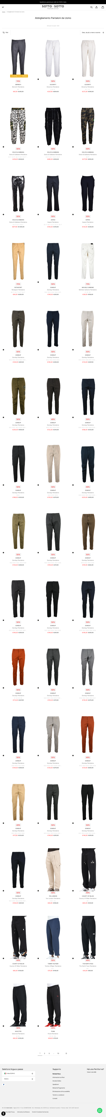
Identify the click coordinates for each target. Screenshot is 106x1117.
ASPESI (53, 220)
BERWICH (18, 84)
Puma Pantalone (53, 1033)
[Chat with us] (99, 1110)
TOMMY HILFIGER (53, 963)
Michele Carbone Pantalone (88, 290)
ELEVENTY (53, 84)
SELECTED (18, 1031)
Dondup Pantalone (53, 290)
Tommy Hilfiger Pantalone (53, 966)
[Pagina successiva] (66, 1053)
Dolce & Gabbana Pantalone (18, 154)
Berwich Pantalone (18, 87)
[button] (3, 7)
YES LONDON (53, 896)
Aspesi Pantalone (53, 222)
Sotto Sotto (9, 1108)
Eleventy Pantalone (53, 87)
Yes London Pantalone (53, 898)
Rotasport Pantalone (18, 290)
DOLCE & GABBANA (18, 152)
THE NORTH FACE (88, 963)
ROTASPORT (18, 287)
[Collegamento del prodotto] (18, 65)
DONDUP (53, 287)
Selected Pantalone (18, 1033)
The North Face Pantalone (87, 966)
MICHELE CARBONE (88, 287)
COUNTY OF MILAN (88, 896)
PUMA (53, 1031)
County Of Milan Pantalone (87, 898)
